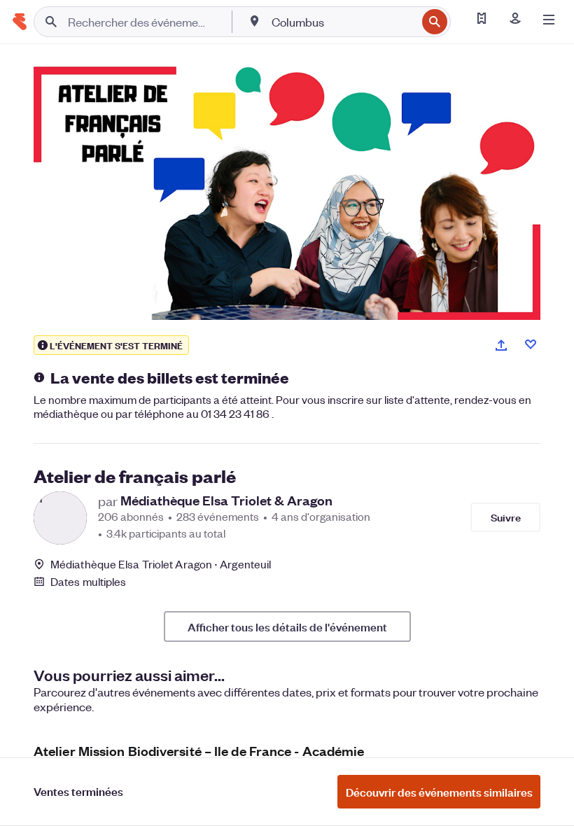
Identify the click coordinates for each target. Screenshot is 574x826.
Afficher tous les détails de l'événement (287, 626)
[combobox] (342, 22)
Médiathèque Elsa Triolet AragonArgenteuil (160, 563)
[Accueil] (19, 21)
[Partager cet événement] (501, 345)
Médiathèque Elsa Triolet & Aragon (226, 500)
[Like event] (530, 344)
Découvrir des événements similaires (439, 791)
